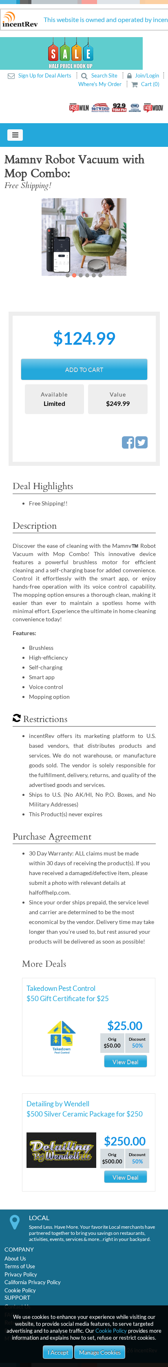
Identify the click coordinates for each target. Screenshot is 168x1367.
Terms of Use (19, 1266)
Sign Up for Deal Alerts (45, 75)
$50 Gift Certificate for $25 (68, 998)
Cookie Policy (111, 1330)
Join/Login (146, 75)
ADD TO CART (84, 369)
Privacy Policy (20, 1274)
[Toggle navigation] (15, 135)
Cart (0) (149, 84)
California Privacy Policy (32, 1282)
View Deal (126, 1061)
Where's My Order (100, 84)
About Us (15, 1258)
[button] (20, 237)
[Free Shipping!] (78, 237)
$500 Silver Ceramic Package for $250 (85, 1114)
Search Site (104, 75)
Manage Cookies (100, 1352)
